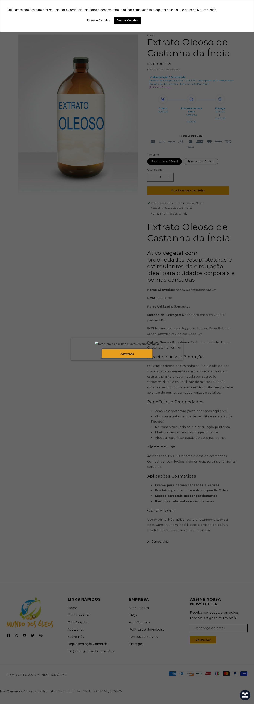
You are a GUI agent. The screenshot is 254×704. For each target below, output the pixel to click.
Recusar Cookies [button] (98, 20)
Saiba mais (127, 353)
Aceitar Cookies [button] (127, 20)
